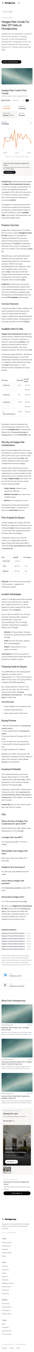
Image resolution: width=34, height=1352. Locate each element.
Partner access (6, 1334)
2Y (27, 100)
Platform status (6, 1314)
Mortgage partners (8, 1283)
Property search (7, 1242)
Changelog (5, 1327)
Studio (4, 1256)
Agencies (5, 1276)
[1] (11, 200)
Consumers (5, 1269)
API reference (6, 1310)
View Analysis (8, 172)
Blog (3, 1324)
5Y (31, 100)
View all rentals (7, 1121)
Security (4, 1348)
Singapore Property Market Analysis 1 (14, 933)
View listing (10, 1162)
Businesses (5, 1280)
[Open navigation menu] (19, 3)
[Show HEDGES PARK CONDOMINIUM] (7, 1170)
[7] (2, 251)
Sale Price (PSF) (6, 100)
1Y (23, 100)
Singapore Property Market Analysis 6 (14, 946)
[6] (10, 272)
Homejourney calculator (13, 888)
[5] (24, 280)
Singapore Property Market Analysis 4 (14, 941)
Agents (4, 1273)
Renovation (5, 1293)
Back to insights (7, 12)
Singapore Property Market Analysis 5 (14, 949)
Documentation (6, 1307)
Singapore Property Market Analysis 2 (14, 936)
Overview (5, 1266)
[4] (19, 243)
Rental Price (16, 100)
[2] (13, 200)
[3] (15, 200)
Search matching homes (10, 62)
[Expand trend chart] (30, 123)
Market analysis (7, 1252)
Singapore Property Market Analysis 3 (14, 938)
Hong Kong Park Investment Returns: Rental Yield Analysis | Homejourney (17, 794)
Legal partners (6, 1286)
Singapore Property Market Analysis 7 (14, 944)
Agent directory (7, 1331)
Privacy (11, 1348)
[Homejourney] (8, 3)
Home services (6, 1246)
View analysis (16, 1193)
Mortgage (5, 1249)
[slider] (17, 140)
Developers (5, 1290)
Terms (18, 1348)
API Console (5, 1303)
